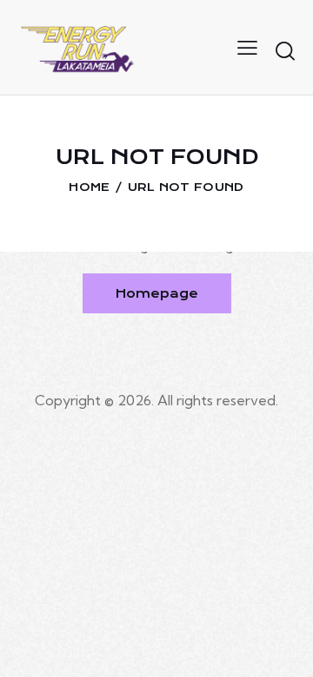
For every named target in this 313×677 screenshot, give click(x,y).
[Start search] (285, 50)
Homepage (157, 293)
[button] (247, 46)
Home (89, 187)
